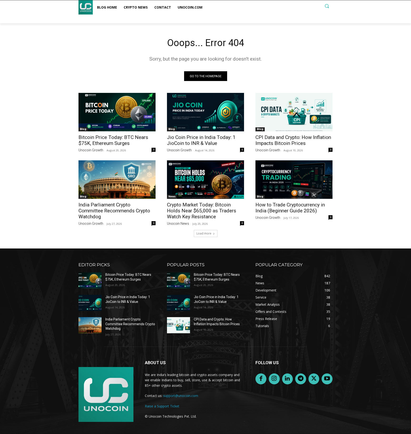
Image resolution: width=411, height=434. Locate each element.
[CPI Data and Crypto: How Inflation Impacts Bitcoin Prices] (294, 112)
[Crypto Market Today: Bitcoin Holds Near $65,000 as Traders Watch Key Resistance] (205, 179)
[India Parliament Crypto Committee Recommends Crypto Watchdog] (117, 179)
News (172, 196)
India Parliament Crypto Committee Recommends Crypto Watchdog (114, 210)
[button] (327, 6)
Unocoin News (178, 223)
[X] (313, 378)
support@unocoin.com (180, 395)
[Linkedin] (287, 378)
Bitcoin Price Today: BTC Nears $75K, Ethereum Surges (113, 140)
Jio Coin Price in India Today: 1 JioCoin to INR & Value (201, 140)
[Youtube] (327, 378)
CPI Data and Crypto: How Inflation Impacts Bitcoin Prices (293, 140)
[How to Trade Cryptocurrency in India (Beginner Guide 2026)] (294, 179)
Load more (203, 233)
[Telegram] (300, 378)
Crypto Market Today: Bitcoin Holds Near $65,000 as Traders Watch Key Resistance (201, 210)
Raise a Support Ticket (162, 406)
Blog (83, 129)
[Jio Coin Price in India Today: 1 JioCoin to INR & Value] (205, 112)
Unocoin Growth (90, 150)
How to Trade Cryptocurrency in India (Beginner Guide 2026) (290, 208)
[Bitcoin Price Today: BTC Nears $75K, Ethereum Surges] (117, 112)
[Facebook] (260, 378)
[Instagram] (274, 378)
